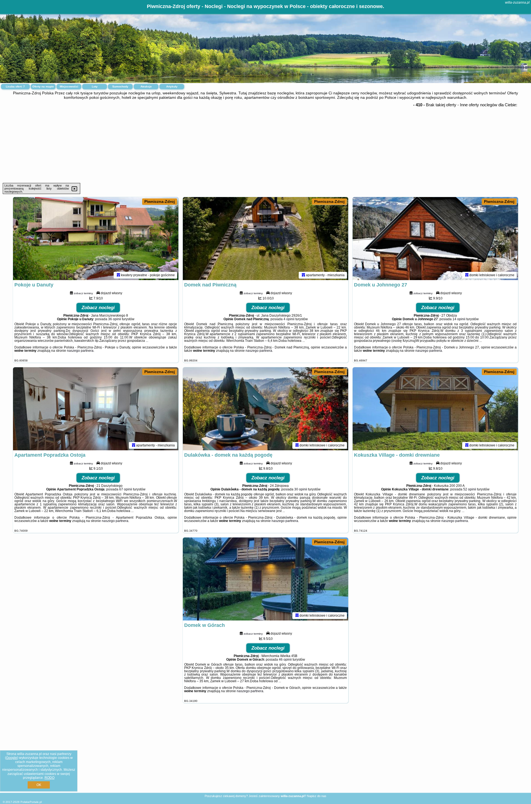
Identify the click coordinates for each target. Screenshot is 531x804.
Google (11, 758)
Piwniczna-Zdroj (159, 201)
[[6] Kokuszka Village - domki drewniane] (435, 408)
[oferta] (118, 275)
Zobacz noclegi (98, 307)
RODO (49, 778)
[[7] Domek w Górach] (265, 579)
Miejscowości (69, 86)
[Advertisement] (265, 141)
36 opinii (114, 319)
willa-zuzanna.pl (517, 2)
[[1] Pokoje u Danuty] (95, 238)
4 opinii (289, 319)
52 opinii (469, 489)
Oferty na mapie (43, 86)
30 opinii (300, 489)
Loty (95, 86)
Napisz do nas (316, 796)
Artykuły (172, 86)
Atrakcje (146, 86)
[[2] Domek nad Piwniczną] (265, 238)
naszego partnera (80, 351)
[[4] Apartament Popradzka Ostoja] (95, 408)
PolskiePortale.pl (31, 801)
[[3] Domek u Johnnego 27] (435, 238)
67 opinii (125, 489)
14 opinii (458, 319)
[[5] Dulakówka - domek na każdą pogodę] (265, 408)
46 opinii (285, 659)
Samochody (120, 86)
